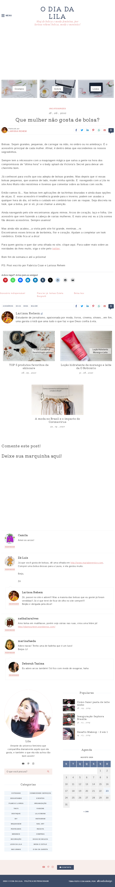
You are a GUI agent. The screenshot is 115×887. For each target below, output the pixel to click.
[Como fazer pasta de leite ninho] (87, 705)
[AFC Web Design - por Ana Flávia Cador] (104, 881)
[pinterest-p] (28, 764)
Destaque (16, 813)
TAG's (16, 808)
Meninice (16, 834)
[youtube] (23, 764)
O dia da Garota (40, 849)
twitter (56, 248)
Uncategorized (57, 109)
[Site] (42, 313)
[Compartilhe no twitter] (81, 130)
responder (10, 547)
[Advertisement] (57, 54)
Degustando (16, 798)
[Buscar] (48, 772)
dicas (18, 306)
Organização (40, 803)
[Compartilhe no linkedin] (87, 130)
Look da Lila (16, 844)
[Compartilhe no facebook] (76, 130)
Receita (40, 829)
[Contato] (19, 89)
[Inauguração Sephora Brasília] (87, 719)
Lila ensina (40, 813)
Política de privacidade (36, 881)
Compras (40, 834)
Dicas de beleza (40, 839)
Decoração (16, 839)
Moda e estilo (40, 844)
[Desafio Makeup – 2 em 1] (87, 734)
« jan (86, 811)
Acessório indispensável (12, 293)
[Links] (96, 89)
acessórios (8, 306)
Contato (66, 867)
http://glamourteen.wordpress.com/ (36, 626)
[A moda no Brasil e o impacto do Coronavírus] (57, 400)
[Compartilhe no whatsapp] (99, 130)
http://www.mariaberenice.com (87, 562)
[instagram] (33, 764)
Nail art (40, 824)
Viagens (40, 808)
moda (26, 306)
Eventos (40, 798)
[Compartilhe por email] (104, 130)
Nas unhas (16, 849)
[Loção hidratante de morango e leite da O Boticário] (86, 346)
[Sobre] (57, 89)
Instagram (40, 819)
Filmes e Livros (16, 803)
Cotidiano (16, 793)
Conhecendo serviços (40, 793)
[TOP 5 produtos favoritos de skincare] (29, 346)
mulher (34, 306)
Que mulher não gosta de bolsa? (57, 119)
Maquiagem (16, 824)
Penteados (16, 829)
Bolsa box (79, 293)
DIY (16, 819)
